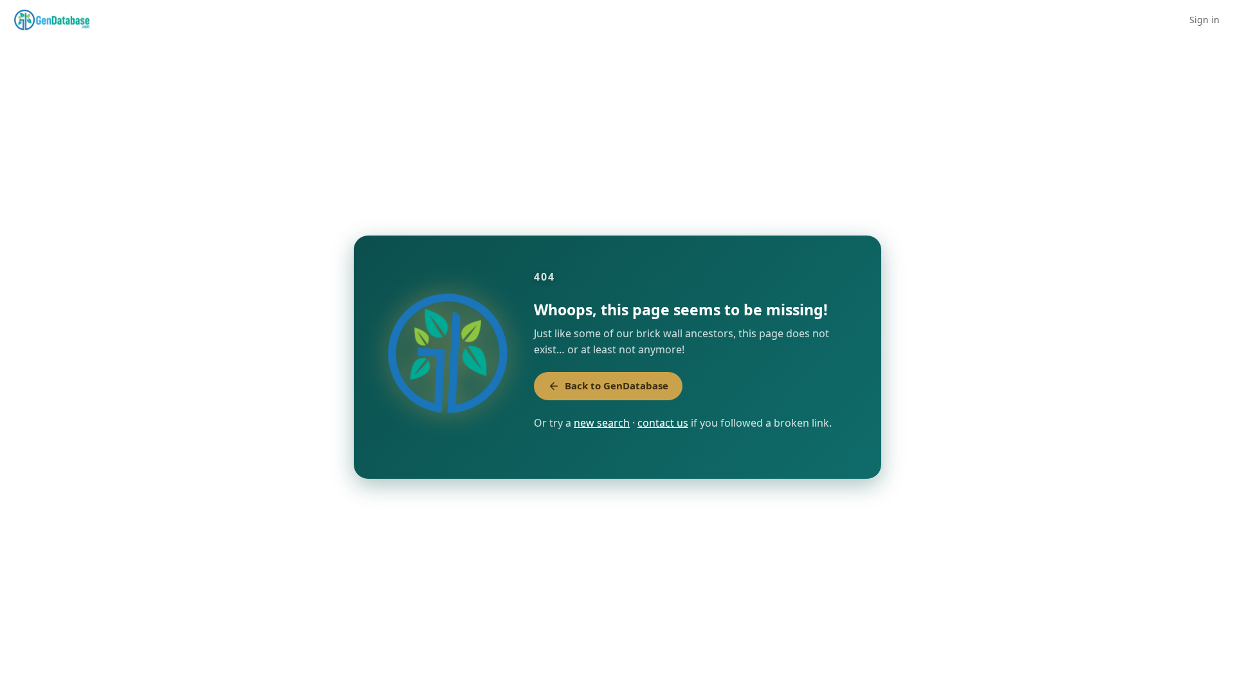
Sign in (1204, 20)
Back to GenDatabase (616, 385)
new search (602, 423)
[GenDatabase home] (52, 20)
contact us (662, 423)
